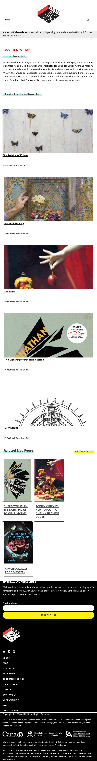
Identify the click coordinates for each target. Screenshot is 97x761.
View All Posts (84, 451)
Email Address (11, 603)
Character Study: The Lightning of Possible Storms (16, 510)
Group (63, 745)
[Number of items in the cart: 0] (87, 20)
